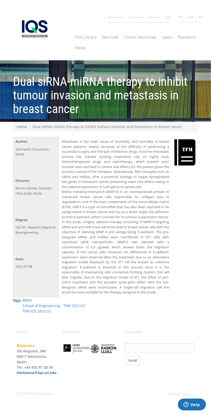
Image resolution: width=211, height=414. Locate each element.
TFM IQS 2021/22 (36, 311)
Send (132, 360)
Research (187, 37)
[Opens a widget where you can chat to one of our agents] (192, 405)
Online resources (140, 37)
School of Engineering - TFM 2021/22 (53, 305)
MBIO (27, 300)
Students (114, 17)
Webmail (154, 17)
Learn (167, 37)
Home (22, 126)
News (80, 48)
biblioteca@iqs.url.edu (37, 373)
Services (110, 37)
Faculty (134, 17)
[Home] (37, 29)
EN (201, 17)
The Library (86, 37)
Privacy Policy (179, 394)
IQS (168, 17)
